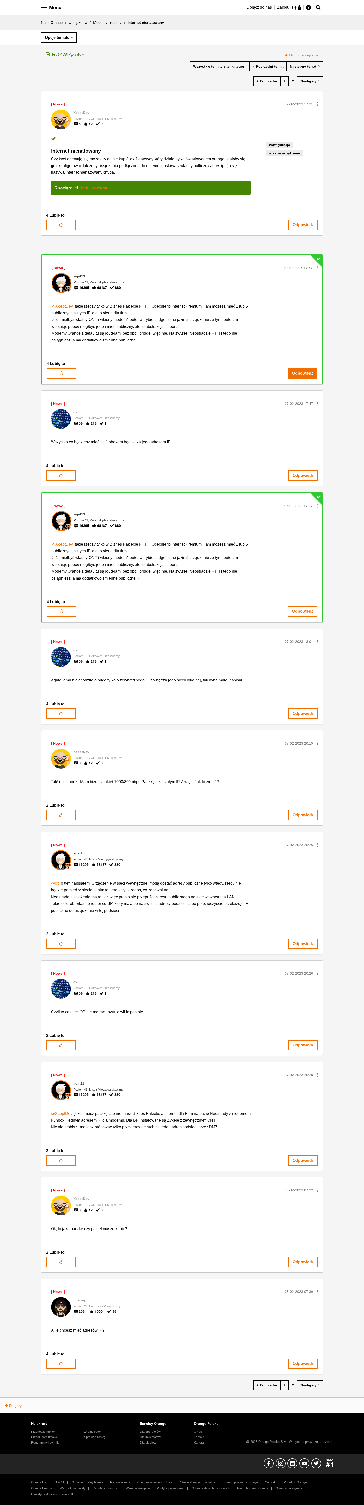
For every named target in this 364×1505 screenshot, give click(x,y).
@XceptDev (62, 306)
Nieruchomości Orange (252, 1488)
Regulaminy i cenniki (45, 1442)
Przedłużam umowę (44, 1437)
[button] (318, 104)
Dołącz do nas (259, 7)
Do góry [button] (15, 1406)
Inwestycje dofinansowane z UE (52, 1494)
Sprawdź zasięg (95, 1437)
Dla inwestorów (150, 1437)
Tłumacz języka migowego (240, 1482)
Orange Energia (42, 1488)
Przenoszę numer (43, 1431)
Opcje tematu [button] (57, 37)
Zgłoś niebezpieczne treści (197, 1482)
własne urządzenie (284, 153)
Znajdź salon (93, 1431)
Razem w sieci (120, 1482)
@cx (55, 883)
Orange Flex (39, 1482)
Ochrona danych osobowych (211, 1488)
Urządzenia (78, 22)
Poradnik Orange (295, 1482)
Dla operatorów (150, 1431)
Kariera (199, 1442)
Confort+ (271, 1482)
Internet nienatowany (76, 151)
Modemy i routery (107, 22)
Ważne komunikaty (72, 1488)
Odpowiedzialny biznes (87, 1482)
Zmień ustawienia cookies (154, 1482)
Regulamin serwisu (106, 1488)
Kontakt (199, 1437)
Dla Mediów (148, 1442)
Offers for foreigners (289, 1488)
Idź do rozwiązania (303, 55)
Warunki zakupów (138, 1488)
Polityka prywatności (170, 1488)
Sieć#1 (59, 1482)
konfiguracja (279, 145)
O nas (198, 1431)
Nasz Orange (52, 22)
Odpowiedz (303, 225)
